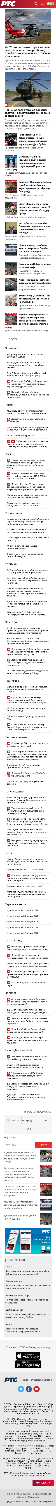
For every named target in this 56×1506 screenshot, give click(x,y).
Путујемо (37, 1433)
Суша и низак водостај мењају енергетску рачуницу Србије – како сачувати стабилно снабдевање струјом (26, 700)
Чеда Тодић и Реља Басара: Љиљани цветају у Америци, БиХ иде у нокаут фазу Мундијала (27, 1021)
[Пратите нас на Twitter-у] (21, 1389)
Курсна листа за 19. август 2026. (23, 921)
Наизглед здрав (36, 1440)
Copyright (25, 1493)
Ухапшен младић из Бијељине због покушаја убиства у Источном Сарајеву (26, 613)
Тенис (44, 1419)
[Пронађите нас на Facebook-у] (29, 1389)
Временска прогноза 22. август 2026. (25, 886)
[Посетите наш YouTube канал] (36, 1389)
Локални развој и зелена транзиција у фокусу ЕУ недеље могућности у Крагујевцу (28, 1086)
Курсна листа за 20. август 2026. (23, 916)
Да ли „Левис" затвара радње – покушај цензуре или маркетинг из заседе (27, 956)
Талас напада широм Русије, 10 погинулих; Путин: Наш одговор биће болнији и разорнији (25, 811)
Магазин (13, 1431)
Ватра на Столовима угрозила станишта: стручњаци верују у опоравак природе (27, 530)
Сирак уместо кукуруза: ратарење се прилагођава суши (25, 555)
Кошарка (33, 1419)
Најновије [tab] (10, 1137)
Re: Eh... (9, 1324)
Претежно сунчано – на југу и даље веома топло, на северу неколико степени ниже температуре (27, 878)
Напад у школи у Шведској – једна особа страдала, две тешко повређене (27, 496)
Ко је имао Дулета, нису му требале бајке (26, 984)
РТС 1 (11, 1446)
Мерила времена (16, 737)
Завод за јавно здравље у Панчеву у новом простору (28, 538)
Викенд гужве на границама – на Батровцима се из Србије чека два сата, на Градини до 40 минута (28, 641)
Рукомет (19, 1421)
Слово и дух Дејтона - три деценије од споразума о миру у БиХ (28, 744)
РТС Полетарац (33, 1453)
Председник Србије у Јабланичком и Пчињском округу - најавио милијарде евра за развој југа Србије (27, 384)
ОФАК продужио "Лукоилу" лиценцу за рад (26, 717)
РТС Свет (41, 1446)
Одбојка (7, 1421)
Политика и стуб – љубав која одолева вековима (25, 782)
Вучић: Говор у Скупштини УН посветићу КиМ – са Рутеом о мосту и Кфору (34, 298)
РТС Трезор (37, 1450)
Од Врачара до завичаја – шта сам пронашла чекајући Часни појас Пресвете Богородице (27, 974)
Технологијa (23, 1433)
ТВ (4, 1446)
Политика (11, 348)
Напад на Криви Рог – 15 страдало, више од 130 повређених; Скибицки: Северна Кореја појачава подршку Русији (27, 821)
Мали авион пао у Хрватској (21, 435)
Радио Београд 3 (16, 1460)
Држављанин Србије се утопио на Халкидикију (26, 420)
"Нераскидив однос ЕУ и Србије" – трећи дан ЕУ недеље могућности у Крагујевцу (26, 1076)
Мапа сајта (43, 1483)
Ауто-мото (10, 1423)
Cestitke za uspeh (14, 1309)
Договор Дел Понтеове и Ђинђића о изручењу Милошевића (27, 774)
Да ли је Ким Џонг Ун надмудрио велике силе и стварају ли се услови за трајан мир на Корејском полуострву (25, 163)
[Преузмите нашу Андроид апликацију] (28, 1364)
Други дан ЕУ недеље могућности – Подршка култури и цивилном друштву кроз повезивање (26, 1097)
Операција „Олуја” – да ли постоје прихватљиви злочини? (23, 766)
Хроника (11, 564)
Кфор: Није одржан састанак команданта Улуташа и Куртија (27, 355)
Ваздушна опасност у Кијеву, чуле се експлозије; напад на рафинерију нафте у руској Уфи (27, 843)
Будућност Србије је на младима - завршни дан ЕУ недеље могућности (25, 1066)
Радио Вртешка (24, 1465)
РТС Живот (36, 1448)
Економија (12, 681)
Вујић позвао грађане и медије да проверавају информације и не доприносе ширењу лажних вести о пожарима (27, 630)
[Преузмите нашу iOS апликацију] (28, 1356)
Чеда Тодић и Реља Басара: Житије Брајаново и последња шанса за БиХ (26, 1030)
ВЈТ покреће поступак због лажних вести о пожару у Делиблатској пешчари (27, 571)
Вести (8, 1404)
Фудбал (21, 1419)
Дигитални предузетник (29, 1438)
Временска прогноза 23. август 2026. (25, 869)
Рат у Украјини (14, 791)
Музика (10, 1433)
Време (9, 853)
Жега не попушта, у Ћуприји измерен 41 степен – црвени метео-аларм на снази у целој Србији (27, 894)
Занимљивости (39, 1431)
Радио (7, 1458)
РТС (6, 1473)
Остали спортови (28, 1423)
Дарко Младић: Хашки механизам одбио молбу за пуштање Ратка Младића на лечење (27, 604)
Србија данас (14, 513)
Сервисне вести (15, 904)
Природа (8, 1438)
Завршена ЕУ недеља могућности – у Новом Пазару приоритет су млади (27, 1058)
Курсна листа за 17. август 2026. (23, 933)
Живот (24, 1431)
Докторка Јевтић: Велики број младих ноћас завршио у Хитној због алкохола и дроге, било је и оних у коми (28, 652)
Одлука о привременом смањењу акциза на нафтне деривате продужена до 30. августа (27, 689)
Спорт (11, 1419)
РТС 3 (30, 1446)
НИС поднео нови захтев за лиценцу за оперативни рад (26, 709)
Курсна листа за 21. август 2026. (23, 910)
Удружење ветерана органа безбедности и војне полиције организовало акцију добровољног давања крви (28, 521)
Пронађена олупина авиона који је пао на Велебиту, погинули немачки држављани (27, 428)
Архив (28, 1467)
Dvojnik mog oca (13, 1281)
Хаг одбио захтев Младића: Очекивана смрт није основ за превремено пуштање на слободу (27, 580)
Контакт (14, 1473)
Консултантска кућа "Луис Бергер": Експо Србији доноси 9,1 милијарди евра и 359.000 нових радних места (27, 727)
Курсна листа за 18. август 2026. (23, 927)
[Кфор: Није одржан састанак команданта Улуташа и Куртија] (11, 284)
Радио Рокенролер (30, 1463)
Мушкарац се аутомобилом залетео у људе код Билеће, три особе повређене (33, 248)
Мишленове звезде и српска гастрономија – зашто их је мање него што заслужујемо (28, 964)
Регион (9, 405)
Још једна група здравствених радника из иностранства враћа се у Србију (27, 671)
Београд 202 (35, 1460)
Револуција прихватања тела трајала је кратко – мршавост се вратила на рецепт (28, 948)
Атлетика (47, 1421)
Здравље (22, 1436)
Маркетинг (27, 1473)
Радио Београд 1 (22, 1458)
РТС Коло (22, 1450)
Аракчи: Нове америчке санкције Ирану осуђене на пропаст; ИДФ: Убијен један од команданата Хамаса (27, 476)
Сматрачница (14, 940)
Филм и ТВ (35, 1436)
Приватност (11, 1493)
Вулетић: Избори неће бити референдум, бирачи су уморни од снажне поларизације (28, 395)
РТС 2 (21, 1446)
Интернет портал (34, 1475)
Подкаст (10, 993)
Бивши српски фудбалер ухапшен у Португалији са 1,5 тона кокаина (24, 504)
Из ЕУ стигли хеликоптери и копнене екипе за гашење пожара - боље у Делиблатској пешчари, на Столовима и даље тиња (28, 52)
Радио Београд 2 (44, 1458)
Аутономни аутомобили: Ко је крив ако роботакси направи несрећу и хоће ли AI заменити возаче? (27, 1002)
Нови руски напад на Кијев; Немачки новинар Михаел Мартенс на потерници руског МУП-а (26, 832)
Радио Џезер (42, 1465)
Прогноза (13, 1120)
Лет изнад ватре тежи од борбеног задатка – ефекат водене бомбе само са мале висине (27, 112)
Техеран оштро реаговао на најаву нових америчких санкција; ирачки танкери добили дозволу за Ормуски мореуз (26, 320)
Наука (47, 1436)
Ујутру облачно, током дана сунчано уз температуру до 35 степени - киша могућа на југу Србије (27, 861)
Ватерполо (33, 1421)
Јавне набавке (43, 1473)
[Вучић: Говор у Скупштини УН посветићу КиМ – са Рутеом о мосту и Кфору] (11, 300)
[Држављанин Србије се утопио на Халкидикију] (11, 268)
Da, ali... (9, 1266)
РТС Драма (22, 1448)
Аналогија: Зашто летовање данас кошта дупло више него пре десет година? (27, 1011)
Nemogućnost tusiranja (17, 1295)
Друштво (11, 622)
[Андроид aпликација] (28, 1241)
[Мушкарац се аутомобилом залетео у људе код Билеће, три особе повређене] (11, 250)
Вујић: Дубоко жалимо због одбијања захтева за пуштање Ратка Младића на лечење (25, 365)
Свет (8, 454)
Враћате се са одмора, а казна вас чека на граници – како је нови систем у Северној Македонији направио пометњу (28, 444)
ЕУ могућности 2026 (19, 1050)
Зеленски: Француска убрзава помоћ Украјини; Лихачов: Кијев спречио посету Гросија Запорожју (27, 800)
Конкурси (17, 1475)
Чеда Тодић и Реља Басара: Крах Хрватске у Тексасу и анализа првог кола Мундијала (27, 1040)
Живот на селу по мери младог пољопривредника (22, 547)
